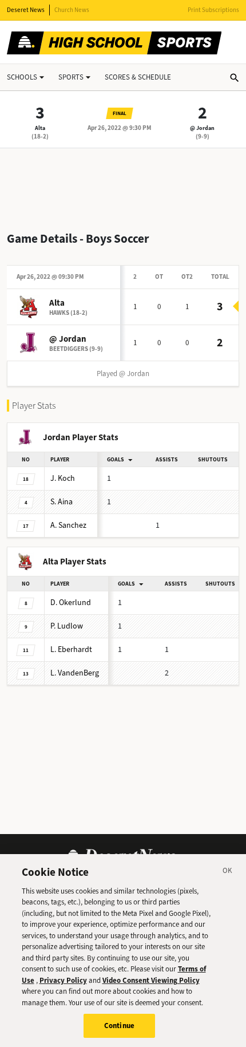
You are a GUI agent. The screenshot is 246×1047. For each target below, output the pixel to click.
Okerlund (70, 602)
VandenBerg (74, 672)
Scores (138, 77)
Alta (40, 128)
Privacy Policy (63, 980)
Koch (62, 478)
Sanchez (68, 525)
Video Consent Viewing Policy (151, 980)
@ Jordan (202, 128)
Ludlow (66, 626)
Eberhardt (71, 649)
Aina (61, 501)
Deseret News (26, 10)
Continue (119, 1025)
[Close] (227, 872)
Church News (71, 10)
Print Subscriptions (213, 10)
